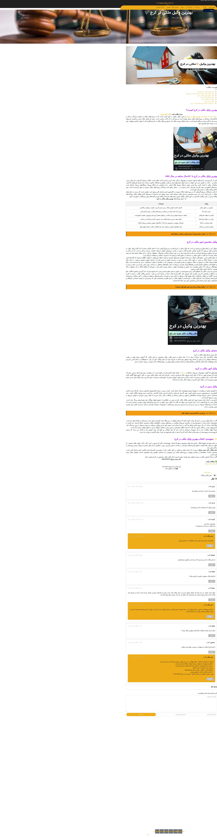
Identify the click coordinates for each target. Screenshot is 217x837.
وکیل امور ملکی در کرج (208, 99)
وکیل (204, 7)
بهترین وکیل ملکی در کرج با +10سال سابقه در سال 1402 (200, 93)
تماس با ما (189, 7)
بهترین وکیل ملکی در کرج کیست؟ (205, 91)
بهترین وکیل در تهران (172, 7)
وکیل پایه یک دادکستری (209, 116)
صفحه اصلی (212, 7)
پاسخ (211, 496)
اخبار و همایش (160, 7)
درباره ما (197, 7)
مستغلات (182, 373)
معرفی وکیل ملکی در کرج (207, 97)
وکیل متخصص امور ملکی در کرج (206, 95)
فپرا (148, 834)
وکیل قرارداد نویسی (210, 463)
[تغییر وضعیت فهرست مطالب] (215, 89)
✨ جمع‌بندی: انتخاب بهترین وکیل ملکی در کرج (202, 103)
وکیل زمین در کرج (209, 101)
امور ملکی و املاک (176, 17)
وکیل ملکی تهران (165, 114)
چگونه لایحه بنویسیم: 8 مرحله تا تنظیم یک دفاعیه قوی (200, 746)
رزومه (182, 7)
